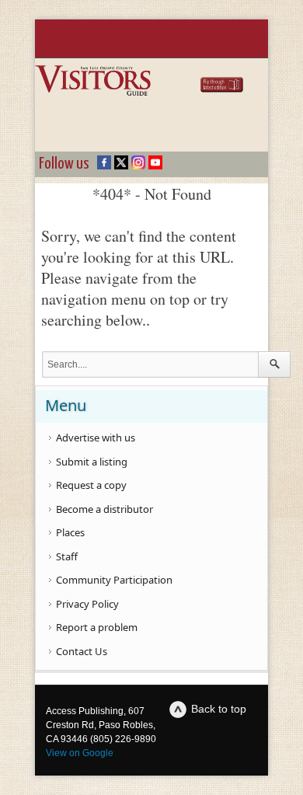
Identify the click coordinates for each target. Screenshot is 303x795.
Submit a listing (91, 462)
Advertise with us (95, 438)
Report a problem (97, 627)
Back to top (218, 709)
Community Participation (114, 580)
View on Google (79, 753)
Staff (67, 556)
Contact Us (81, 651)
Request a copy (91, 485)
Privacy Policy (87, 604)
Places (70, 532)
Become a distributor (104, 509)
